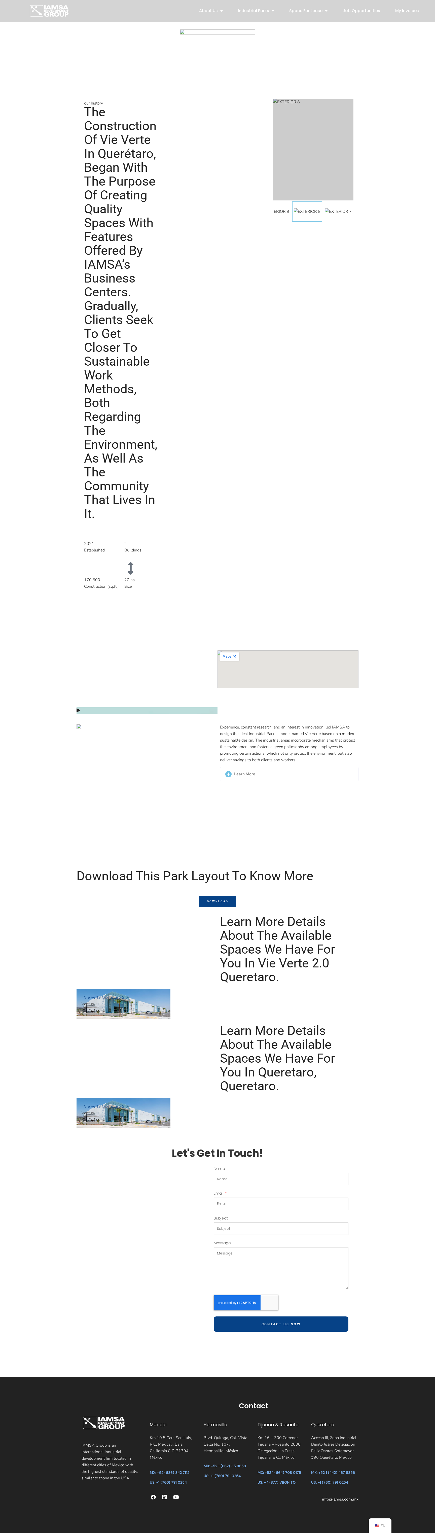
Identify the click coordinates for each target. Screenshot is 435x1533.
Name (219, 1169)
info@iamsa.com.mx (340, 1499)
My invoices (407, 11)
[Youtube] (176, 1497)
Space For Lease (305, 11)
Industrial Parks (253, 11)
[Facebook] (153, 1497)
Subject (221, 1218)
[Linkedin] (165, 1497)
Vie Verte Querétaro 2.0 (106, 997)
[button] (147, 710)
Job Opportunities (361, 11)
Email (219, 1193)
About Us (208, 11)
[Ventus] (123, 1004)
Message (222, 1243)
